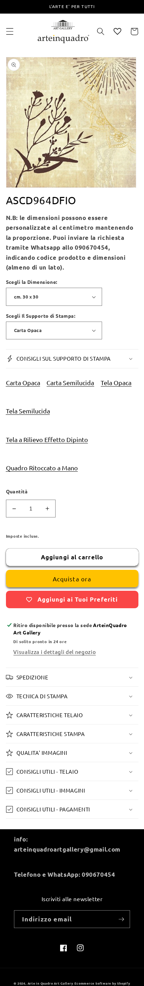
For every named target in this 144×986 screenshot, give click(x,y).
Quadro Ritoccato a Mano (42, 467)
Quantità (17, 491)
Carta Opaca (23, 382)
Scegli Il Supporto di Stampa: (40, 315)
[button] (9, 31)
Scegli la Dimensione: (31, 282)
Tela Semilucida (28, 410)
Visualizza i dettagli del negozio (54, 651)
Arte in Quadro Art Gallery (50, 983)
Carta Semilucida (70, 382)
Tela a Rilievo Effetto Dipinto (47, 439)
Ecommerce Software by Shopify (102, 983)
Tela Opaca (116, 382)
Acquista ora (72, 578)
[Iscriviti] (121, 919)
